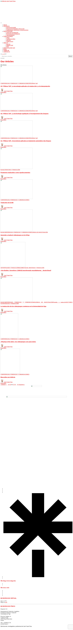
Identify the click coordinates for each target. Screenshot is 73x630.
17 (13, 384)
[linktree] (37, 576)
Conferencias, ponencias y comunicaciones (17, 30)
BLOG (5, 49)
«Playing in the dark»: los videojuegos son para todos (18, 341)
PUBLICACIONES (8, 36)
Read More (3, 92)
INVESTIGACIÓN (7, 31)
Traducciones (9, 41)
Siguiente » (22, 384)
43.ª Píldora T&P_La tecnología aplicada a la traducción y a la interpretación (25, 86)
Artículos (8, 40)
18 (15, 384)
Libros (7, 37)
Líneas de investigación (12, 32)
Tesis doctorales (10, 35)
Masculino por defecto (8, 377)
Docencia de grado (11, 27)
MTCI (4, 590)
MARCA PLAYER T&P (9, 48)
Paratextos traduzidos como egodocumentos (15, 172)
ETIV (4, 591)
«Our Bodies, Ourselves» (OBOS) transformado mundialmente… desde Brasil (26, 270)
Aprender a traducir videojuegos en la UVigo (15, 235)
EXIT (7, 46)
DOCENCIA (6, 26)
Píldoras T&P (9, 45)
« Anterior (3, 384)
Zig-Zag (8, 44)
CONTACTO (6, 51)
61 (18, 384)
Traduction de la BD (7, 202)
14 (8, 384)
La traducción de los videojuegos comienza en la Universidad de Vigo (23, 306)
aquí (6, 602)
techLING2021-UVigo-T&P (9, 594)
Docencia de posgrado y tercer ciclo (15, 28)
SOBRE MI (6, 50)
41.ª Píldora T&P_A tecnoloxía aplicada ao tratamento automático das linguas (26, 141)
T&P (4, 592)
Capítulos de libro (10, 39)
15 (10, 384)
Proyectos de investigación (13, 33)
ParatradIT (5, 595)
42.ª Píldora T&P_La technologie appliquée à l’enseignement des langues (24, 113)
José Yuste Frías (8, 91)
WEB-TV (5, 42)
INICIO (5, 25)
